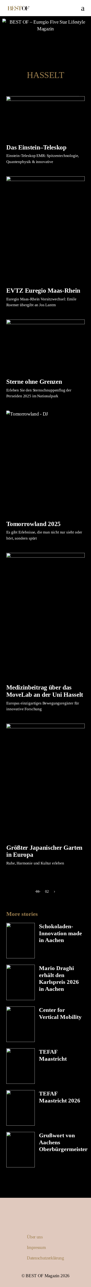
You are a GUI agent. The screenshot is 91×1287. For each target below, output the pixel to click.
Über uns (34, 1236)
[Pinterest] (57, 41)
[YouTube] (49, 41)
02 (47, 891)
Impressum (36, 1247)
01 (38, 891)
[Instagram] (34, 41)
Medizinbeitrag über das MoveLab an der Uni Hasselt (44, 691)
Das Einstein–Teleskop (36, 147)
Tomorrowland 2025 (33, 523)
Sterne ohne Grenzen (34, 381)
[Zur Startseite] (45, 25)
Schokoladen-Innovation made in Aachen (60, 933)
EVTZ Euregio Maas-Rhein (43, 290)
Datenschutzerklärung (45, 1257)
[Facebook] (42, 41)
